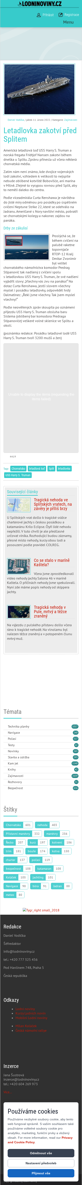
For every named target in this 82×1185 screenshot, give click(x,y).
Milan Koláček (26, 1026)
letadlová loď (37, 468)
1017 (75, 726)
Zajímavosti (70, 119)
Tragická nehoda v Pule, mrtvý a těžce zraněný (41, 624)
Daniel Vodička (16, 119)
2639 (75, 775)
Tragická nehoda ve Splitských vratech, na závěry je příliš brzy (41, 524)
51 (76, 781)
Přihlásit (48, 15)
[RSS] (5, 726)
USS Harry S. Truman (17, 475)
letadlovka (64, 468)
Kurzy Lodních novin (31, 1013)
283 (76, 757)
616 (76, 788)
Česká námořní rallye (31, 1030)
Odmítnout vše (41, 1153)
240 (76, 732)
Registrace (72, 15)
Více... (7, 1092)
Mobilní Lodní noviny (31, 1018)
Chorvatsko (18, 468)
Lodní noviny (25, 1009)
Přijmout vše (41, 1173)
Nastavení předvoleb (41, 1163)
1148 (75, 763)
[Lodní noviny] (39, 3)
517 (76, 738)
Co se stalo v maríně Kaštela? (41, 577)
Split (51, 468)
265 (76, 751)
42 (76, 745)
